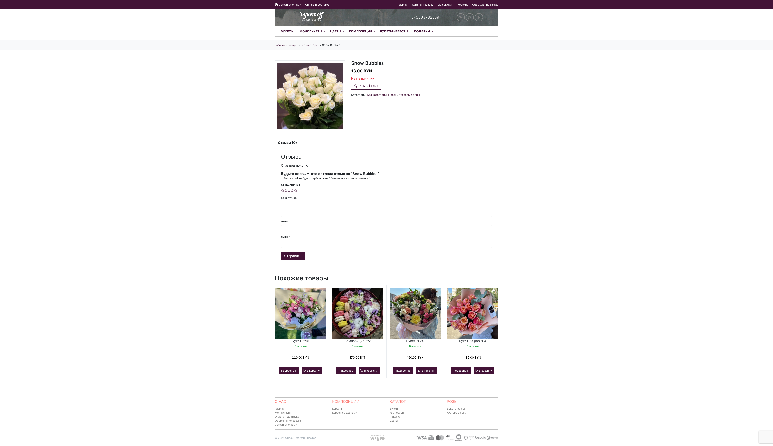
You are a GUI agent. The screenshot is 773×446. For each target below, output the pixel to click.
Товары (293, 45)
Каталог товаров (422, 4)
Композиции (360, 31)
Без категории (310, 45)
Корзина (463, 4)
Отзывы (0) (287, 143)
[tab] (287, 142)
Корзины (337, 408)
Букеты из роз (456, 408)
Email (285, 237)
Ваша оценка (290, 185)
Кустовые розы (409, 94)
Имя (285, 221)
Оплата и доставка (317, 4)
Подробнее (288, 370)
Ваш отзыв (290, 198)
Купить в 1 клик (366, 86)
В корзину (313, 370)
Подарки (422, 31)
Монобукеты (311, 31)
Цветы (335, 31)
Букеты (287, 31)
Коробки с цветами (344, 412)
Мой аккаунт (445, 4)
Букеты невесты (394, 31)
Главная (403, 4)
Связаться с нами (290, 4)
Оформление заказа (485, 4)
